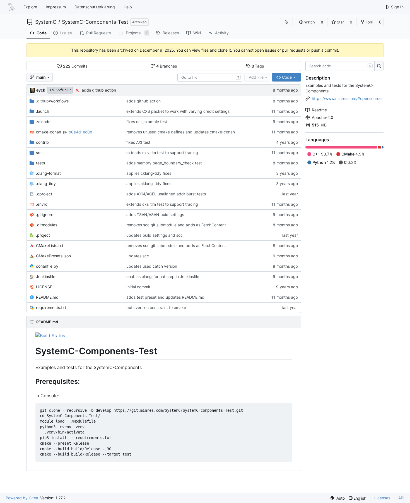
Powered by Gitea (22, 497)
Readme (319, 109)
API (401, 497)
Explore (30, 6)
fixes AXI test (138, 142)
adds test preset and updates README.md (165, 297)
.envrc (41, 204)
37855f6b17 (60, 90)
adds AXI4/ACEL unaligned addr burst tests (166, 193)
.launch (42, 111)
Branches (166, 66)
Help (128, 6)
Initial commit (138, 286)
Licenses (382, 497)
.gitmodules (46, 224)
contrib (42, 142)
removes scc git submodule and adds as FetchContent (176, 224)
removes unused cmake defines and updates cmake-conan (180, 132)
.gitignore (44, 214)
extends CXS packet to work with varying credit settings (178, 111)
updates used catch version (151, 266)
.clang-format (48, 173)
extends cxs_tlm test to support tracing (162, 152)
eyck (40, 90)
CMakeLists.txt (49, 245)
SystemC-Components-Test (95, 22)
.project (43, 235)
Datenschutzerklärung (94, 6)
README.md (47, 297)
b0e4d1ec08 (80, 132)
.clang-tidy (46, 183)
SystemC (45, 22)
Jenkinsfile (45, 276)
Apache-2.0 (322, 117)
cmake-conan (48, 132)
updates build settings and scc (154, 235)
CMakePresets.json (53, 255)
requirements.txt (51, 307)
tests (40, 163)
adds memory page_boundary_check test (164, 163)
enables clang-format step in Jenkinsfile (162, 276)
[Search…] (379, 66)
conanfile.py (47, 266)
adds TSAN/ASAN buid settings (155, 214)
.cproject (44, 193)
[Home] (10, 7)
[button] (307, 22)
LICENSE (44, 286)
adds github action (99, 90)
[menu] (337, 498)
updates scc (137, 255)
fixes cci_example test (146, 121)
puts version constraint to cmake (156, 307)
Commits (75, 66)
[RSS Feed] (286, 22)
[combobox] (209, 77)
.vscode (43, 121)
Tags (258, 66)
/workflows (52, 101)
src (39, 152)
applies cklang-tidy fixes (148, 173)
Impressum (56, 6)
